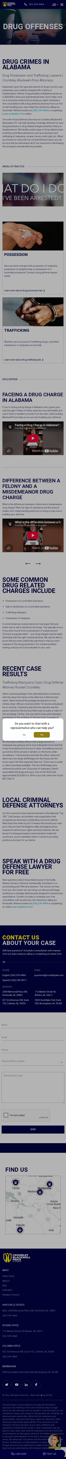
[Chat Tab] (33, 729)
